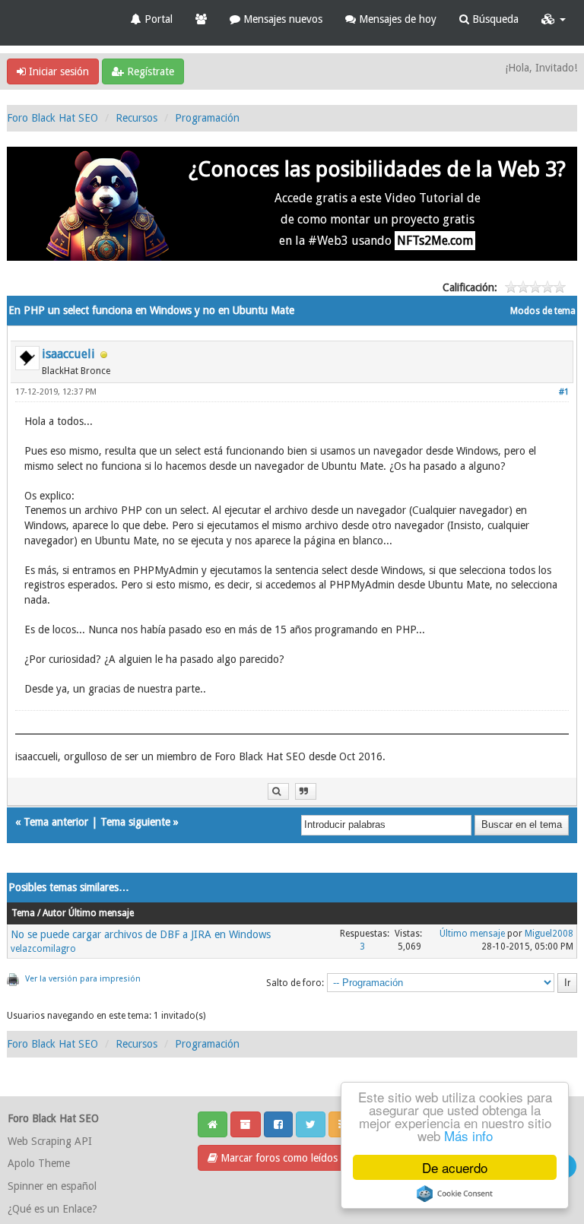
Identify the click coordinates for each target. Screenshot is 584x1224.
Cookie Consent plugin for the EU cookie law (455, 1193)
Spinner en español (52, 1186)
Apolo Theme (39, 1163)
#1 (564, 392)
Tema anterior (56, 822)
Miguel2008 (549, 933)
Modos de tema (543, 311)
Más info (468, 1135)
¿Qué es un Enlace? (52, 1209)
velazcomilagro (43, 948)
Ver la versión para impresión (83, 979)
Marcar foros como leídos (277, 1158)
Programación (207, 118)
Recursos (136, 118)
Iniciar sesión (57, 71)
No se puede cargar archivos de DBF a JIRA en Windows (141, 934)
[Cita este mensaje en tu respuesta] (305, 792)
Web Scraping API (50, 1141)
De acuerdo (454, 1167)
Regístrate (149, 71)
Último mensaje (472, 933)
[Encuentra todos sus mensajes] (278, 792)
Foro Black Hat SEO (52, 118)
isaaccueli (68, 354)
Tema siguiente (135, 822)
